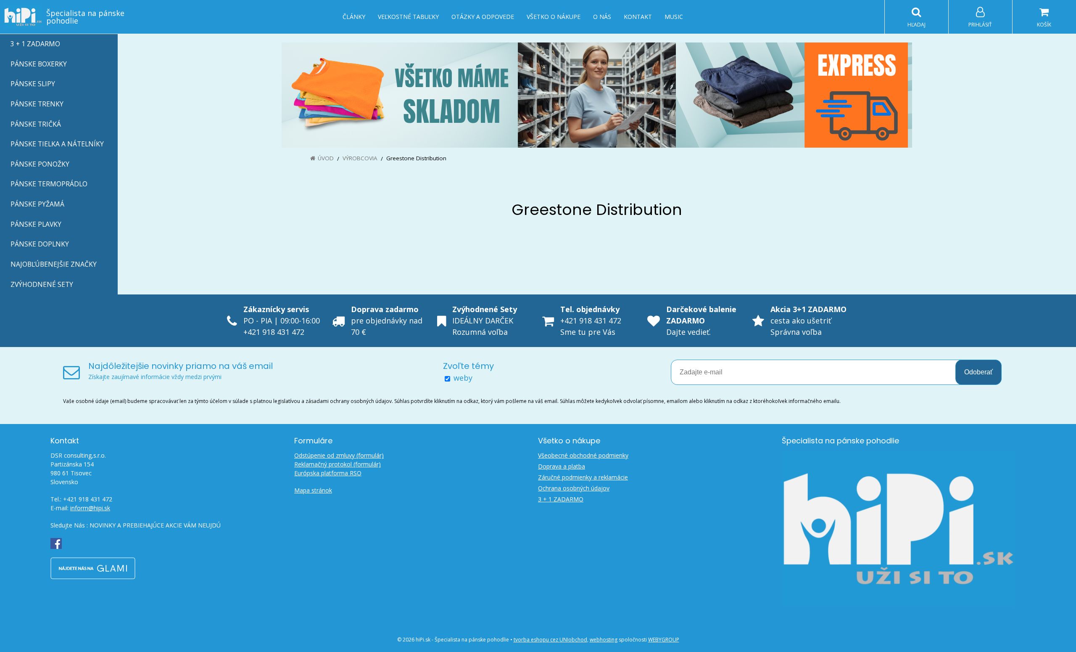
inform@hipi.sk (90, 508)
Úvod (326, 158)
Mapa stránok (313, 490)
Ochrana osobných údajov (573, 488)
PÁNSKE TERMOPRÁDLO (49, 183)
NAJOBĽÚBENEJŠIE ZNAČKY (54, 264)
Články (354, 17)
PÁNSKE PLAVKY (36, 224)
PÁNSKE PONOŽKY (40, 164)
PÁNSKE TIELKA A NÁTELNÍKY (57, 143)
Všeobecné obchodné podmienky (583, 455)
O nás (602, 17)
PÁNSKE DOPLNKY (40, 244)
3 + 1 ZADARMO (35, 43)
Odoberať (978, 372)
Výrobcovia (360, 158)
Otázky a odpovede (482, 17)
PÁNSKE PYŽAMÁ (37, 204)
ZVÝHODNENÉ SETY (42, 284)
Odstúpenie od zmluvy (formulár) (339, 455)
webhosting (603, 639)
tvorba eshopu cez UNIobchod (550, 639)
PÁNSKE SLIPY (33, 83)
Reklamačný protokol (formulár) (337, 464)
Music (674, 17)
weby (463, 378)
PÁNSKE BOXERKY (39, 64)
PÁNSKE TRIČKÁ (36, 124)
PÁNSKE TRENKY (37, 104)
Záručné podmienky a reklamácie (583, 477)
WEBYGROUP (663, 639)
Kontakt (638, 17)
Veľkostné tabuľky (408, 17)
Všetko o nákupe (553, 17)
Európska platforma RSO (327, 473)
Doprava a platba (561, 466)
